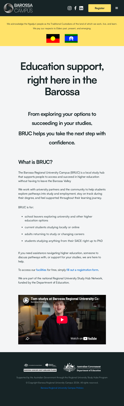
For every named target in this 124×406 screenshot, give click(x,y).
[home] (18, 8)
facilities (41, 270)
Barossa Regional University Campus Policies (62, 387)
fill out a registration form (82, 270)
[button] (116, 8)
